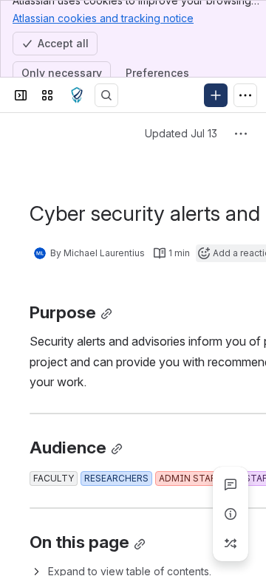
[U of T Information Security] (77, 95)
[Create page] (230, 543)
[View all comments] (230, 484)
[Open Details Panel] (230, 514)
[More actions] (241, 133)
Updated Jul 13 (181, 133)
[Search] (106, 95)
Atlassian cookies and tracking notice (103, 18)
